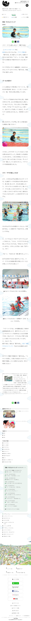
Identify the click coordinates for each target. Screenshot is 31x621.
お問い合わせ (16, 610)
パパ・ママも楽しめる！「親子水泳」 (13, 487)
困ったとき (25, 14)
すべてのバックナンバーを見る (12, 509)
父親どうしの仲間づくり (8, 459)
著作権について (18, 615)
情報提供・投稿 (16, 613)
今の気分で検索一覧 (21, 572)
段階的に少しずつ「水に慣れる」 (12, 479)
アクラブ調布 (21, 52)
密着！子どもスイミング (8, 534)
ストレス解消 (6, 445)
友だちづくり (6, 451)
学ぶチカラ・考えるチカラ (9, 532)
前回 (3, 52)
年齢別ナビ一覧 (10, 572)
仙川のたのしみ (7, 518)
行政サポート (6, 17)
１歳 (4, 435)
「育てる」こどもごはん (8, 527)
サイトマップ (11, 615)
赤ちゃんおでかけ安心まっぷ (22, 2)
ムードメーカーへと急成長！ (11, 506)
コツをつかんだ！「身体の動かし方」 (13, 498)
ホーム (4, 14)
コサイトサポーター (9, 49)
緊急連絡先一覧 (25, 1)
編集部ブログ (19, 568)
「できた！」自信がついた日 (11, 502)
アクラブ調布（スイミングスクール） (22, 412)
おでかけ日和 (6, 520)
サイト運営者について (16, 605)
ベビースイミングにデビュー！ (22, 421)
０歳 (4, 433)
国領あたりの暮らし (7, 453)
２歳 (4, 437)
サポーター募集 (16, 608)
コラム (14, 14)
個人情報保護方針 (26, 615)
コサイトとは (16, 603)
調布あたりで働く (7, 536)
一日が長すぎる (6, 449)
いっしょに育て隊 (7, 525)
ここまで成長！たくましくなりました (13, 494)
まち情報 (15, 17)
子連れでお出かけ (7, 455)
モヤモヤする (6, 447)
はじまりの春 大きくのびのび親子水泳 (14, 483)
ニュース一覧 (9, 568)
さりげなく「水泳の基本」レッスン (13, 475)
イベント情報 (25, 17)
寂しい (4, 457)
